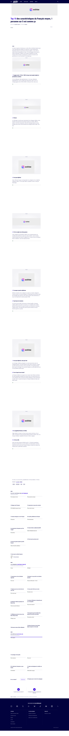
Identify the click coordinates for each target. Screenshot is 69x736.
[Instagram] (11, 706)
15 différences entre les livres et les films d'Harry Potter (17, 615)
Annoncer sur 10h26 (48, 713)
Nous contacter (13, 723)
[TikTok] (40, 706)
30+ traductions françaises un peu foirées (17, 667)
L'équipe (12, 717)
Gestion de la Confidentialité (33, 717)
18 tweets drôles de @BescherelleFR (34, 527)
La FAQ (12, 719)
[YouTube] (46, 706)
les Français (17, 484)
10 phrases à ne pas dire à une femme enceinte (34, 577)
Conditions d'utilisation (32, 713)
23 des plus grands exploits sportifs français (17, 542)
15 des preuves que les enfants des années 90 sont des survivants (33, 613)
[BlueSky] (34, 706)
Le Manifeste (12, 721)
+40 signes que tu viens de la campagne (34, 679)
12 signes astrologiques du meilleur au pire (34, 667)
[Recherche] (58, 1)
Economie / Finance (17, 24)
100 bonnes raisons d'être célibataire (17, 627)
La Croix (17, 481)
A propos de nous (13, 715)
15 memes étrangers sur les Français (17, 516)
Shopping (31, 1)
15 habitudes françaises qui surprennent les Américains (34, 692)
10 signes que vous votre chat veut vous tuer (17, 589)
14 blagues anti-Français (15, 505)
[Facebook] (17, 706)
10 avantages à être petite (15, 654)
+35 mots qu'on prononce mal (32, 539)
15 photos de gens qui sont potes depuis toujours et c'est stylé (33, 626)
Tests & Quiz (26, 1)
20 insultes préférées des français (33, 516)
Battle (36, 1)
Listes (21, 1)
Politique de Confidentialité (33, 715)
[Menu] (11, 1)
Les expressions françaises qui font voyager (17, 529)
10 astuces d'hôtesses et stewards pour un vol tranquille (34, 601)
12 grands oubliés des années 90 (18, 691)
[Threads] (28, 706)
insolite (14, 484)
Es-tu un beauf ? (14, 679)
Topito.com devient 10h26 (14, 713)
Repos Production (16, 556)
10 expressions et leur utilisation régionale (17, 577)
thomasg (26, 24)
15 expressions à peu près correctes (34, 505)
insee (24, 484)
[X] (23, 706)
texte (21, 484)
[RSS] (57, 706)
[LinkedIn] (52, 706)
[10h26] (15, 1)
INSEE (21, 481)
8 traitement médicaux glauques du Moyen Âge (17, 602)
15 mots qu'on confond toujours (17, 554)
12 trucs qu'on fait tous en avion (33, 589)
